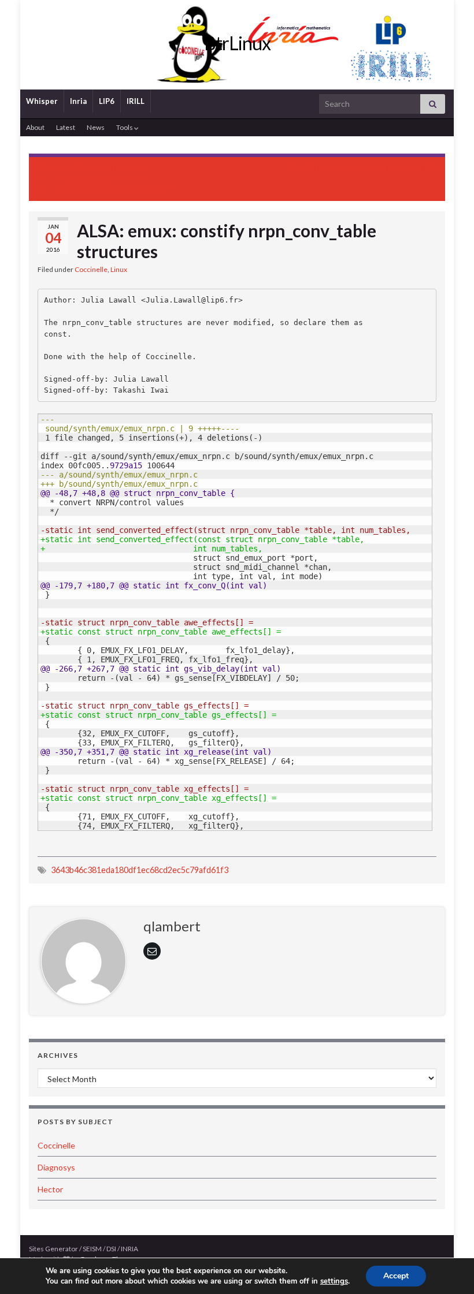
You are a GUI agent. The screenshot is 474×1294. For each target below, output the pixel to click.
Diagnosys (56, 1167)
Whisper (42, 101)
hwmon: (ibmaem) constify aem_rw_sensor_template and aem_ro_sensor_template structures (103, 177)
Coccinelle (91, 269)
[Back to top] (448, 1268)
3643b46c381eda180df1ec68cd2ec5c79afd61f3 (139, 870)
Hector (50, 1189)
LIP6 (106, 101)
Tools (125, 127)
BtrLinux (237, 43)
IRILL (136, 101)
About (35, 127)
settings (334, 1281)
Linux (118, 269)
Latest (65, 127)
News (96, 127)
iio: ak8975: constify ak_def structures (356, 168)
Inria (78, 101)
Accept (396, 1275)
